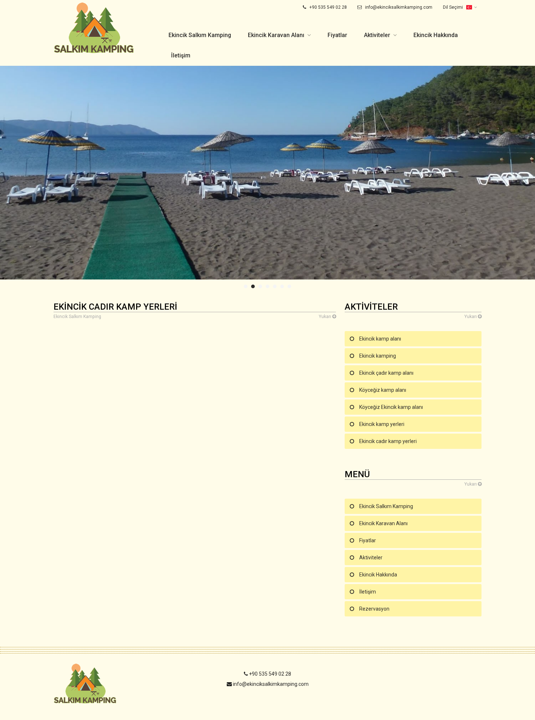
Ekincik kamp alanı (380, 339)
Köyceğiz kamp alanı (382, 390)
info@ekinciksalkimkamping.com (398, 7)
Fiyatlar (337, 35)
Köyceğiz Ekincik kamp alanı (391, 407)
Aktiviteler (377, 35)
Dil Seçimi (453, 7)
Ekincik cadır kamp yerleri (388, 441)
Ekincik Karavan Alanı (276, 35)
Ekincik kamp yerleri (381, 424)
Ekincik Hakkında (435, 35)
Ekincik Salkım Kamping (200, 35)
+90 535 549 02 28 (327, 7)
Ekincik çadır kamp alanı (386, 373)
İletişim (180, 55)
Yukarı (325, 316)
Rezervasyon (374, 609)
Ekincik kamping (377, 356)
